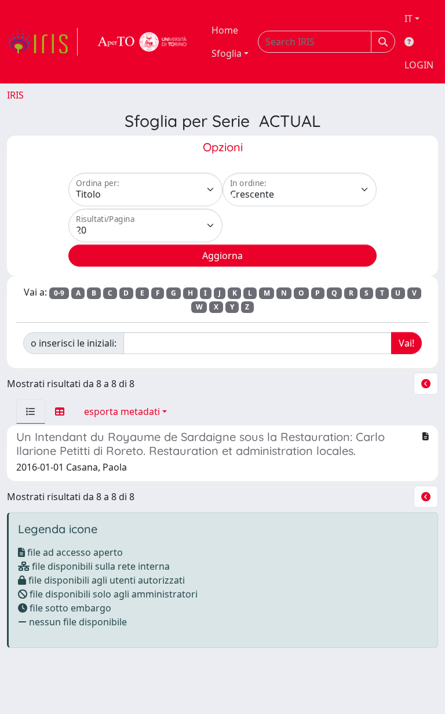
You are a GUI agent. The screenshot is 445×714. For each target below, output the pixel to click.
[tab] (30, 411)
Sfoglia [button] (226, 53)
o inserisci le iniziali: (73, 343)
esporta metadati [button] (122, 411)
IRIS (15, 95)
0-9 (59, 293)
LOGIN (418, 65)
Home (224, 30)
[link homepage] (42, 42)
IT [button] (408, 18)
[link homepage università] (142, 42)
